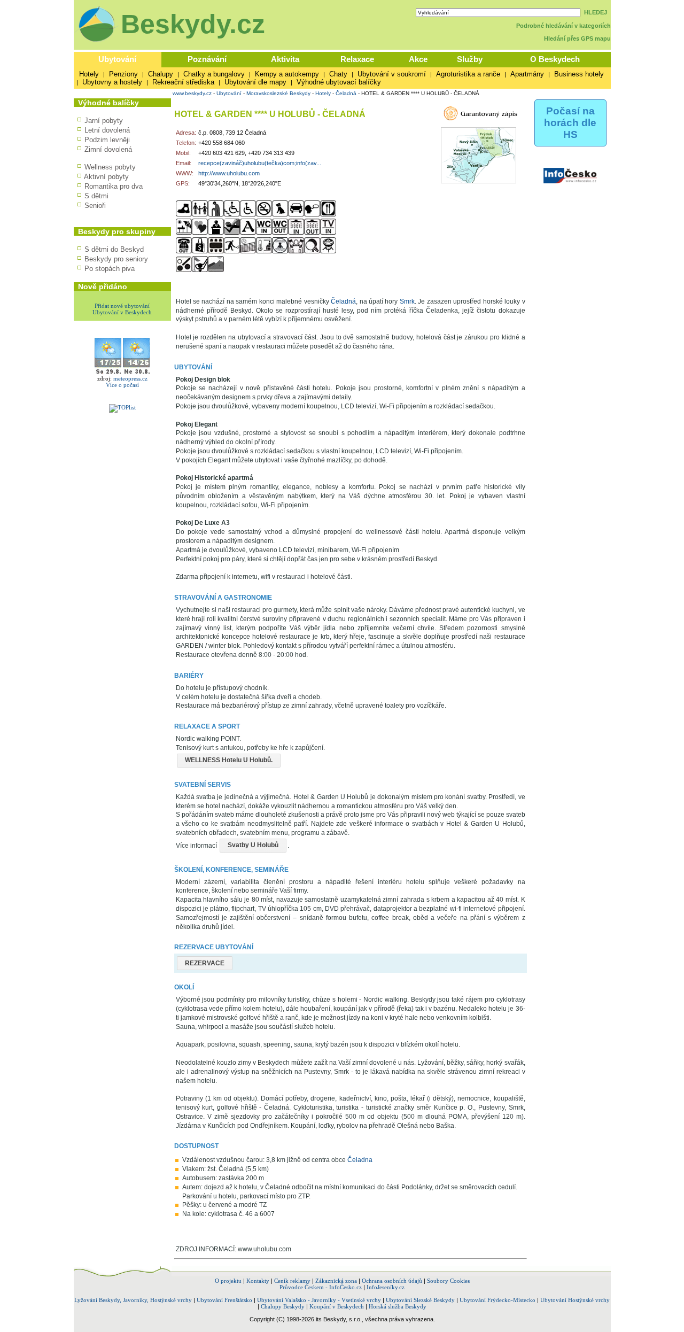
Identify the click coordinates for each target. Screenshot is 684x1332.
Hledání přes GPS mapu (577, 38)
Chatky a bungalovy (214, 74)
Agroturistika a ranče (468, 74)
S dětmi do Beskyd (114, 249)
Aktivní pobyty (106, 177)
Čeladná (346, 93)
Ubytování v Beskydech (122, 312)
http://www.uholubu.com (229, 173)
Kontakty (257, 1280)
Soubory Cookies (448, 1280)
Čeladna (359, 1160)
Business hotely (579, 74)
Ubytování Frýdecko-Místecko (497, 1300)
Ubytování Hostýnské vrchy (575, 1300)
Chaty (338, 74)
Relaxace (357, 59)
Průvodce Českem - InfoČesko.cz (320, 1287)
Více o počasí (122, 385)
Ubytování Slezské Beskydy (420, 1300)
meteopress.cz (130, 378)
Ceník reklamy (292, 1280)
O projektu (228, 1280)
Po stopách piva (109, 269)
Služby (470, 59)
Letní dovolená (107, 130)
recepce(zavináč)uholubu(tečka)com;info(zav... (259, 163)
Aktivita (285, 59)
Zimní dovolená (108, 149)
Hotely (89, 74)
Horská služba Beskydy (397, 1306)
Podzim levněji (107, 140)
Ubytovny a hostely (112, 82)
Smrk (407, 301)
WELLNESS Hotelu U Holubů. (229, 760)
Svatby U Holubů (253, 845)
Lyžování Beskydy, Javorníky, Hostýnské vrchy (133, 1300)
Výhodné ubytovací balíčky (339, 82)
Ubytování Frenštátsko (224, 1300)
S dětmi (96, 196)
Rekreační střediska (183, 82)
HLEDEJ (595, 12)
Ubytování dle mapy (255, 82)
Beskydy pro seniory (116, 259)
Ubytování (117, 59)
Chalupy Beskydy (283, 1306)
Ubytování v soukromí (391, 74)
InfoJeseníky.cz (386, 1287)
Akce (418, 59)
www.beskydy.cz (192, 93)
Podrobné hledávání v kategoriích (563, 25)
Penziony (123, 74)
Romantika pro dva (113, 186)
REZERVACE (204, 963)
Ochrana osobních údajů (392, 1280)
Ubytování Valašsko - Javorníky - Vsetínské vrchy (319, 1300)
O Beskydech (555, 59)
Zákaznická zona (336, 1280)
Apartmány (527, 74)
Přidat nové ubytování (122, 306)
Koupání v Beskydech (336, 1306)
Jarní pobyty (103, 121)
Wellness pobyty (110, 167)
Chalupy (160, 74)
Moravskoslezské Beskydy (278, 93)
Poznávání (207, 59)
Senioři (95, 206)
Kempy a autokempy (287, 74)
